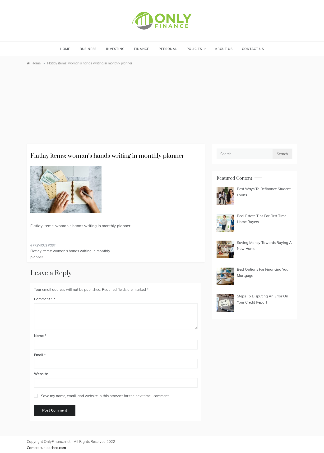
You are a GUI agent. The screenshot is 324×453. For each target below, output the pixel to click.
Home (65, 49)
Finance (141, 49)
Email (40, 355)
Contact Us (253, 49)
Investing (115, 49)
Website (41, 374)
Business (88, 49)
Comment (43, 299)
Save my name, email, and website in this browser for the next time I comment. (105, 396)
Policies (194, 49)
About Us (223, 49)
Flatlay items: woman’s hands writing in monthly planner (70, 254)
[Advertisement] (162, 101)
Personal (168, 49)
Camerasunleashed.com (46, 447)
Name (40, 335)
